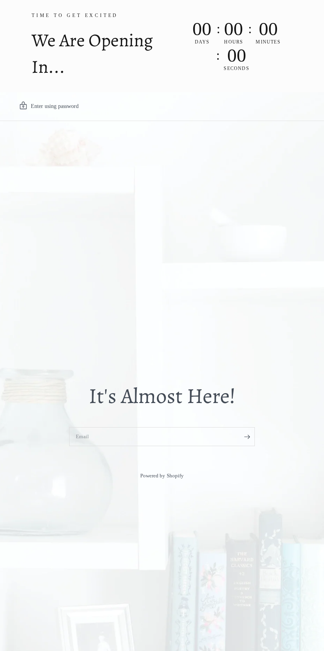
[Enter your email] (247, 436)
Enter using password (55, 106)
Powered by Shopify (161, 476)
